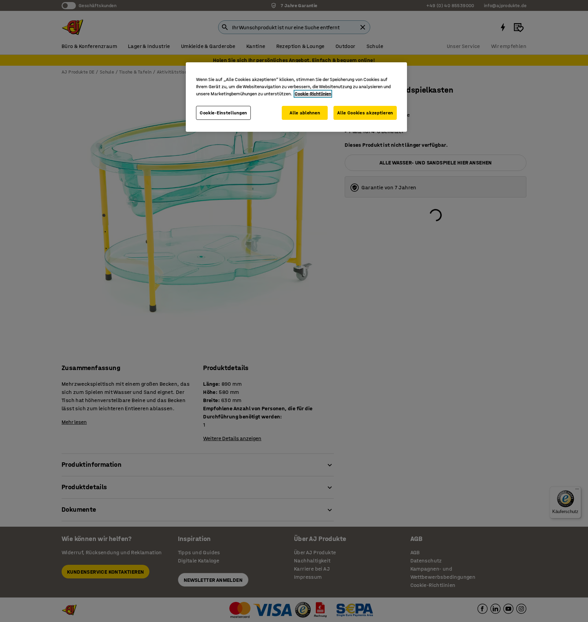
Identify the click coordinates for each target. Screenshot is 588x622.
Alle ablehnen (305, 113)
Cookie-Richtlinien (313, 94)
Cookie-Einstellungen (223, 113)
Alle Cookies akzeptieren (365, 113)
